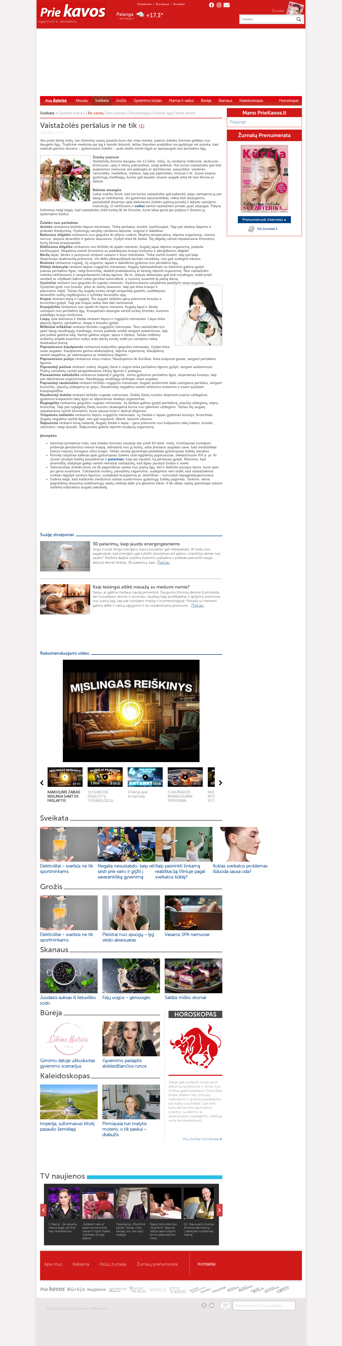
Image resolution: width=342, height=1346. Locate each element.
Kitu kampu (116, 113)
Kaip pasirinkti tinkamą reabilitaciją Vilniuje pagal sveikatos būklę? (180, 871)
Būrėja (206, 100)
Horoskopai (162, 4)
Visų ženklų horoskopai (201, 1139)
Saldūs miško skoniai (185, 997)
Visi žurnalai (266, 229)
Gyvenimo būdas (147, 100)
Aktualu (82, 100)
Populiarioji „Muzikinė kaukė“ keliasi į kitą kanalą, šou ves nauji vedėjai (130, 1229)
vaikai (140, 206)
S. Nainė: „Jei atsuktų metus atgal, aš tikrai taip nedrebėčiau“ (63, 1227)
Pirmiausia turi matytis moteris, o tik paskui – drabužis (124, 1129)
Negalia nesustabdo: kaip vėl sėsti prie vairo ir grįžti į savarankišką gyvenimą (126, 871)
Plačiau (163, 562)
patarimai (116, 459)
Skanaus (225, 100)
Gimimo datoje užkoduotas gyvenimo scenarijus (67, 1063)
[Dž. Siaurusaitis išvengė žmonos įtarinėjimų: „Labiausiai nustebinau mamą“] (199, 1217)
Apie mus (53, 1264)
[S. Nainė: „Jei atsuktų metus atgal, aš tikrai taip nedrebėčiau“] (64, 1217)
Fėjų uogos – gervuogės (127, 997)
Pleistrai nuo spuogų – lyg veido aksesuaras (128, 937)
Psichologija (139, 113)
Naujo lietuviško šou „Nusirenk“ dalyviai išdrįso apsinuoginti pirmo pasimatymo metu (163, 1231)
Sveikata (102, 100)
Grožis (121, 100)
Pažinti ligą (163, 113)
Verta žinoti (185, 113)
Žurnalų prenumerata (157, 1264)
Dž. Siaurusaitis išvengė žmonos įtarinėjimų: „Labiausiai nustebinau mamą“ (199, 1229)
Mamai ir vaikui (181, 100)
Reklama (81, 1264)
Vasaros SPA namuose (187, 934)
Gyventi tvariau (72, 113)
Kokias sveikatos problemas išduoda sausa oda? (240, 868)
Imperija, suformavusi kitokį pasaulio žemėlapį (67, 1126)
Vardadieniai (144, 4)
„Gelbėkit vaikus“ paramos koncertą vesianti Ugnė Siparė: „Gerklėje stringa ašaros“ (96, 1231)
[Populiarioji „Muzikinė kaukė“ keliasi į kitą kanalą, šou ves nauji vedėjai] (131, 1217)
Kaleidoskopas (251, 100)
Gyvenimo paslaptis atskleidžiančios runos (124, 1063)
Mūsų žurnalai (113, 1264)
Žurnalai (278, 11)
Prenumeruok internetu (263, 219)
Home (56, 100)
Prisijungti (238, 122)
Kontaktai (179, 4)
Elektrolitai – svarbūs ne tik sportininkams (66, 868)
